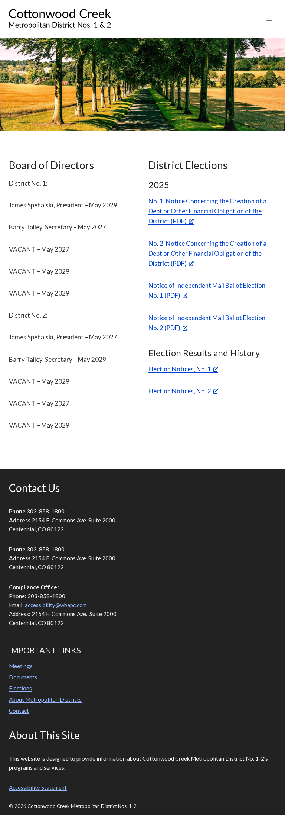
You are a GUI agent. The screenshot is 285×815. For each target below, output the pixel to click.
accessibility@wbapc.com (56, 605)
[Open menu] (269, 19)
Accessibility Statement (38, 787)
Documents (23, 677)
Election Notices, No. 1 (179, 369)
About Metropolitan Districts (45, 699)
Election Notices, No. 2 (179, 391)
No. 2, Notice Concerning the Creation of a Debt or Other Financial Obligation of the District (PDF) (207, 253)
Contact (19, 710)
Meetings (21, 666)
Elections (20, 688)
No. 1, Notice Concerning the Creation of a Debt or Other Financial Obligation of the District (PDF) (207, 211)
